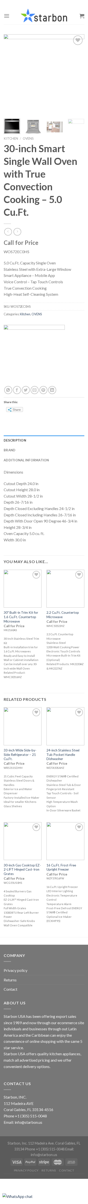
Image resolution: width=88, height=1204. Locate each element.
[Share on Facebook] (17, 390)
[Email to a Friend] (35, 390)
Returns (10, 979)
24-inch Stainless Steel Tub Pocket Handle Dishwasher (62, 754)
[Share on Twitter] (26, 390)
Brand (9, 450)
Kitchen (11, 138)
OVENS (28, 138)
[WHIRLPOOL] (34, 354)
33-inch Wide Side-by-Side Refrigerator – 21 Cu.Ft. (20, 754)
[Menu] (7, 16)
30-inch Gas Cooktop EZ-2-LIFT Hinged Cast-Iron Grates (22, 869)
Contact (10, 989)
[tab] (44, 440)
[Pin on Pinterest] (43, 390)
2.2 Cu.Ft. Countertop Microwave (62, 615)
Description (15, 440)
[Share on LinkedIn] (52, 390)
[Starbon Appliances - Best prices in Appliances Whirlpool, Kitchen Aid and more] (44, 15)
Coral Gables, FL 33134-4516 (28, 1109)
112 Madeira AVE (18, 1103)
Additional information (26, 460)
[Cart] (81, 16)
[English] (41, 3)
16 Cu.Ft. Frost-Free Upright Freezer (61, 867)
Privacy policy (15, 970)
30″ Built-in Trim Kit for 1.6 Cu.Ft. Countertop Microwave (21, 617)
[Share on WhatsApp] (8, 390)
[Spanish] (47, 3)
